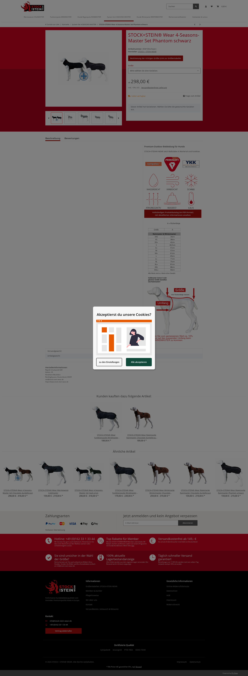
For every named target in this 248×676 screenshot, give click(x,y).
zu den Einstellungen (109, 362)
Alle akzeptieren (139, 362)
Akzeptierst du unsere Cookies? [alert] (124, 314)
